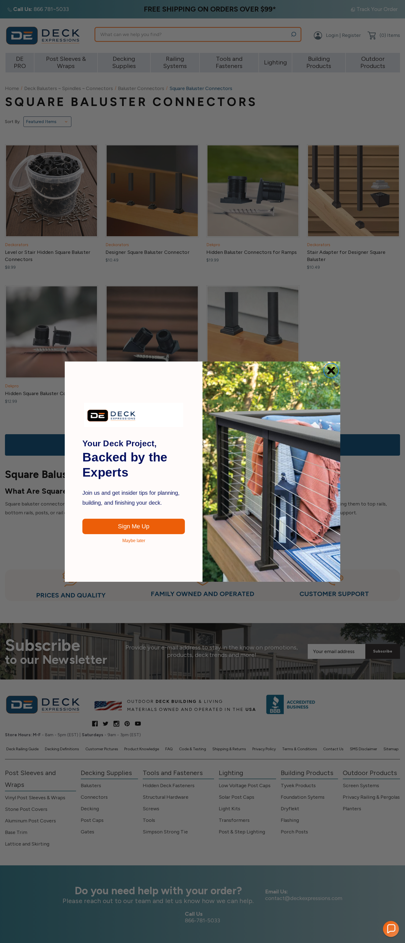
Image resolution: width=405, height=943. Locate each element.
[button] (391, 929)
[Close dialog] (331, 370)
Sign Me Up (133, 526)
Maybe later (133, 541)
